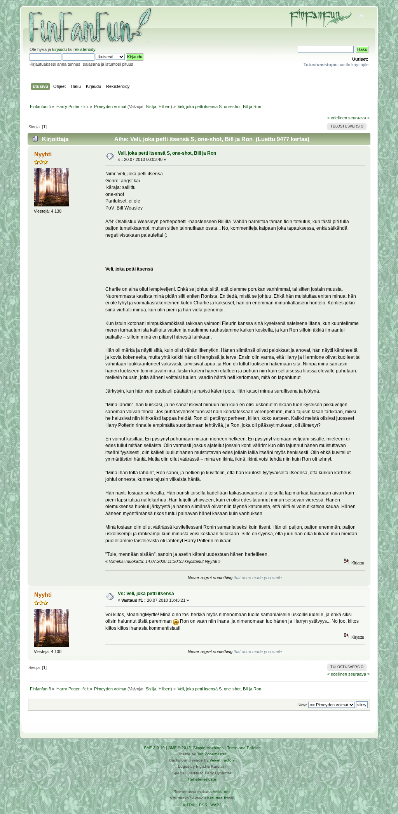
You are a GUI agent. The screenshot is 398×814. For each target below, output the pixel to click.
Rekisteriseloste (202, 779)
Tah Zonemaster (211, 754)
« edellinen (337, 117)
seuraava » (359, 117)
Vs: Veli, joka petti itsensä (146, 593)
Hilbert (165, 106)
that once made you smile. (258, 577)
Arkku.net (221, 792)
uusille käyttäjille (336, 64)
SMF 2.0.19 (154, 748)
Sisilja (151, 106)
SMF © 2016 (179, 748)
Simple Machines (208, 748)
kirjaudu (59, 49)
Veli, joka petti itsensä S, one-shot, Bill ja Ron (167, 153)
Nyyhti (43, 154)
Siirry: (302, 705)
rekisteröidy (84, 49)
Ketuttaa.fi (216, 798)
